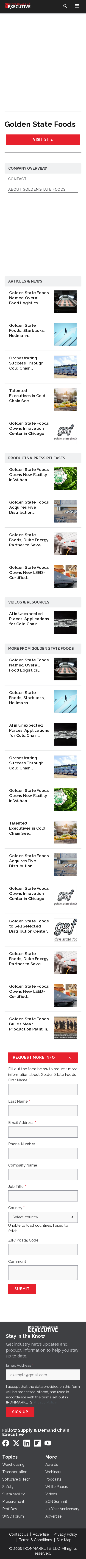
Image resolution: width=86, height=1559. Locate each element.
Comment (17, 1261)
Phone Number (21, 1144)
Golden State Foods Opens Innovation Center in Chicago (29, 428)
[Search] (64, 5)
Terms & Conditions (35, 1540)
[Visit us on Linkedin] (26, 1443)
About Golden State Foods (37, 190)
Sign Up (20, 1412)
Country (16, 1208)
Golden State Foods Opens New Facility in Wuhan (29, 474)
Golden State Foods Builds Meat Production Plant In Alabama (29, 1024)
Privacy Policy (45, 1402)
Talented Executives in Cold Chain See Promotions (27, 395)
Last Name (19, 1101)
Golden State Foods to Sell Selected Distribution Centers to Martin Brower (29, 926)
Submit (22, 1289)
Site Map (64, 1540)
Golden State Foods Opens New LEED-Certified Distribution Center (29, 572)
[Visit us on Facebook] (5, 1443)
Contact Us (18, 1534)
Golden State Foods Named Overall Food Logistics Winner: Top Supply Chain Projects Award (29, 297)
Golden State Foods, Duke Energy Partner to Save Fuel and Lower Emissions (29, 540)
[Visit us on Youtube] (47, 1443)
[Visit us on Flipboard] (37, 1443)
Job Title (17, 1187)
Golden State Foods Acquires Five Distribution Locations (29, 507)
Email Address (22, 1123)
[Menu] (76, 5)
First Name (19, 1080)
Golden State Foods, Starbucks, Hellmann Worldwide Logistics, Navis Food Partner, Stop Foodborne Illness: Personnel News (27, 330)
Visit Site (43, 139)
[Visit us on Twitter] (16, 1443)
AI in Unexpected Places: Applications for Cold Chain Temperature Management (29, 618)
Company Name (22, 1165)
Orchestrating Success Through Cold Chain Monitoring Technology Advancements (26, 363)
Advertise (41, 1534)
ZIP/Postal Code (23, 1240)
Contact (17, 179)
